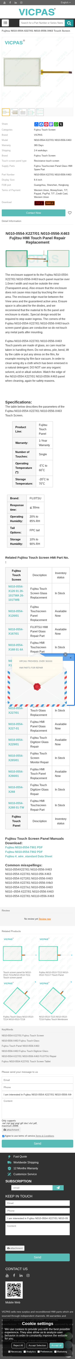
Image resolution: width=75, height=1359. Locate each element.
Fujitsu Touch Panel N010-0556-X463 (20, 1046)
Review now (45, 919)
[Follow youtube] (4, 2)
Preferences (46, 1351)
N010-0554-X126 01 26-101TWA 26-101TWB (16, 593)
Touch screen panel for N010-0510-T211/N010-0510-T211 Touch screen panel (17, 975)
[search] (69, 23)
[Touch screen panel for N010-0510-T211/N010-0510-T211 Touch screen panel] (19, 954)
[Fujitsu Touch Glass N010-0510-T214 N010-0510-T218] (19, 998)
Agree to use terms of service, (29, 1136)
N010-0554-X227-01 (15, 726)
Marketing (62, 1351)
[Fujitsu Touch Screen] (39, 203)
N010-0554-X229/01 (15, 742)
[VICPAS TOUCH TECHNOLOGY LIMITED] (37, 12)
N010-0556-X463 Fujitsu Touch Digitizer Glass (25, 1051)
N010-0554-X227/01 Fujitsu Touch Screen (23, 1035)
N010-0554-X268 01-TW (16, 805)
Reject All (18, 1345)
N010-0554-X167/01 (15, 631)
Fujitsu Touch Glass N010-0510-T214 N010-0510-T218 (18, 1018)
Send (37, 1143)
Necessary (16, 1351)
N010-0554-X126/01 (15, 613)
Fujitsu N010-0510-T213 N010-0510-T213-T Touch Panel (54, 973)
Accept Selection (37, 1345)
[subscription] (58, 1187)
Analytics (31, 1351)
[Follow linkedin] (15, 2)
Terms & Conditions (45, 1136)
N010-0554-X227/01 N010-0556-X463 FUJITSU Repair (29, 1056)
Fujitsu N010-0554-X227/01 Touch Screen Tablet (26, 1061)
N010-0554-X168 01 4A (15, 647)
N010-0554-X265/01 (15, 758)
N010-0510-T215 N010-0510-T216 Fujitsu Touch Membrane (53, 1018)
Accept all (56, 1345)
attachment (13, 1129)
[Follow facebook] (10, 2)
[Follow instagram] (21, 2)
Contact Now (33, 212)
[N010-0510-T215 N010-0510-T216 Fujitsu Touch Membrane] (55, 998)
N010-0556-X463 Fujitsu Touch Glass (20, 1040)
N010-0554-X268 (15, 789)
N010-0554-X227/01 (15, 710)
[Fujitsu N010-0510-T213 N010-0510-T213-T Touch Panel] (55, 954)
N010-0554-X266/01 (15, 774)
